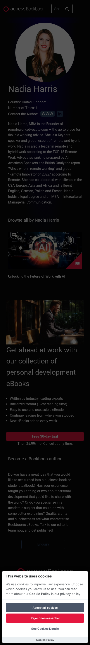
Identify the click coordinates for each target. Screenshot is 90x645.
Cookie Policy (39, 594)
